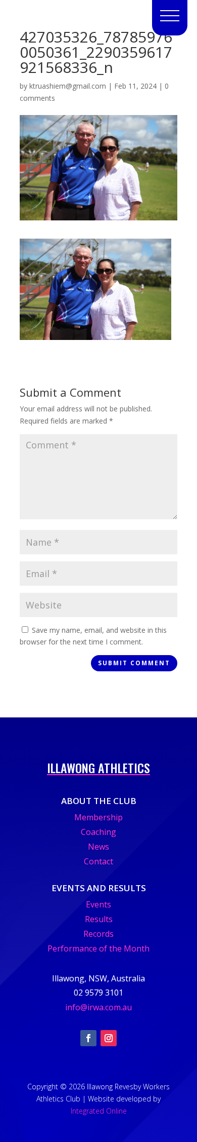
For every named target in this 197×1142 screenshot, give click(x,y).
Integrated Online (99, 1111)
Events (98, 904)
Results (99, 919)
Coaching (98, 832)
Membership (98, 817)
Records (98, 933)
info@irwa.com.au (98, 1007)
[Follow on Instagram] (109, 1038)
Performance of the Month (98, 948)
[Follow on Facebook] (88, 1038)
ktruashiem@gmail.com (67, 86)
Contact (98, 861)
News (98, 846)
